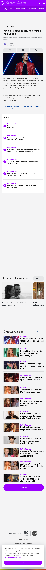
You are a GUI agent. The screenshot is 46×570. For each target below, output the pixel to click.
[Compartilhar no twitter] (36, 50)
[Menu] (44, 3)
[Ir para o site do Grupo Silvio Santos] (20, 533)
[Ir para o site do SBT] (34, 533)
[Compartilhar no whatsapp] (9, 50)
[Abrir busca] (39, 3)
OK (23, 563)
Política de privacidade (23, 543)
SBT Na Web (8, 27)
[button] (17, 296)
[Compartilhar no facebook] (23, 50)
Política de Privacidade (12, 558)
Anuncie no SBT (23, 540)
